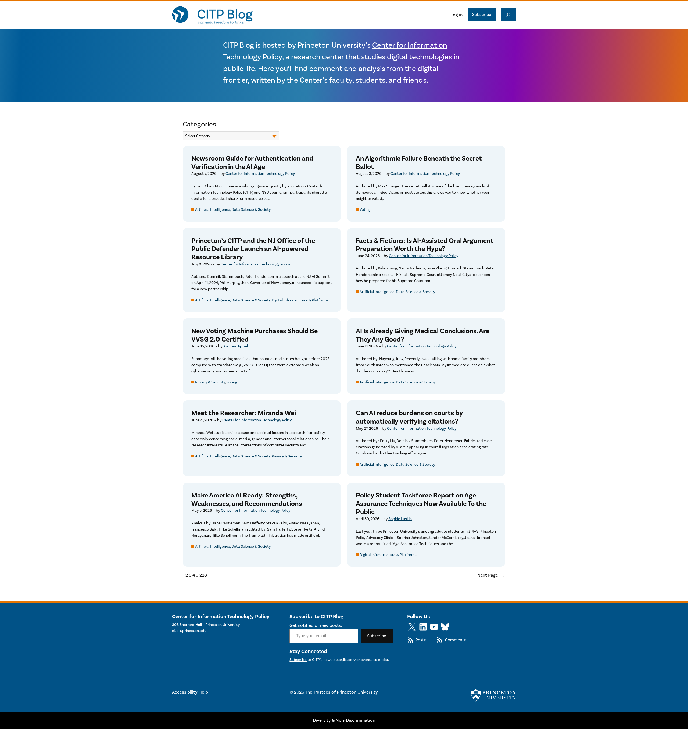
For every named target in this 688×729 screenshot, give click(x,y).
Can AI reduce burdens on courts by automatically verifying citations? (409, 417)
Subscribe (481, 14)
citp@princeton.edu (189, 630)
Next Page (491, 575)
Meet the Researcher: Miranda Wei (243, 413)
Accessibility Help (190, 692)
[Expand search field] (508, 14)
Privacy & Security (210, 382)
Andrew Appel (235, 346)
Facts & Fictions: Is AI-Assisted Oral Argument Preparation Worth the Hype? (424, 245)
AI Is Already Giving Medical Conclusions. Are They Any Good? (422, 335)
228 (203, 575)
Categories (199, 124)
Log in (456, 15)
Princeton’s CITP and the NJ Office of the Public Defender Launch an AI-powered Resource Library (253, 249)
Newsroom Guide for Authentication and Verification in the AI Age (252, 162)
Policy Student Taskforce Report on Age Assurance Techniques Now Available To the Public (421, 503)
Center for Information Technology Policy (260, 173)
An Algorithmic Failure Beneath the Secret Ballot (419, 162)
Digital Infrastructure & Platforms (300, 300)
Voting (365, 209)
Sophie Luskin (400, 518)
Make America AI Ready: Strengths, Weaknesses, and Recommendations (246, 499)
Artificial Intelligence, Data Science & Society (233, 209)
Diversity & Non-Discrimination (344, 720)
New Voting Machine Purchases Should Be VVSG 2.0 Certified (254, 335)
